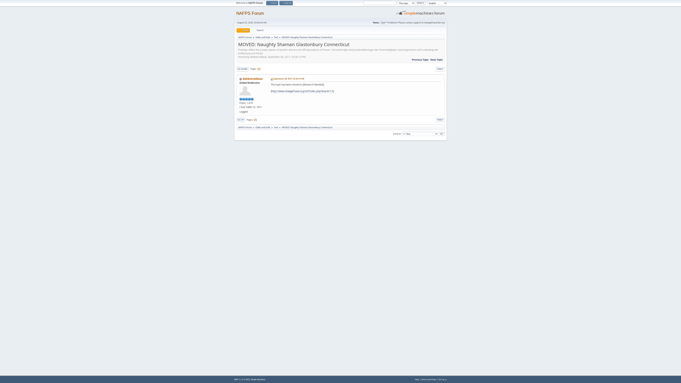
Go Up (240, 119)
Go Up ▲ (443, 379)
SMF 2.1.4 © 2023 (242, 379)
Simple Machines (258, 379)
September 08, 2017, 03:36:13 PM (289, 78)
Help (417, 379)
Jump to (397, 133)
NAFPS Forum (250, 13)
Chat (383, 22)
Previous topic (420, 59)
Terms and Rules (428, 379)
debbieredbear (253, 79)
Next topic (436, 59)
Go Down (242, 69)
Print (440, 69)
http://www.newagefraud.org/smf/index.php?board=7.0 (302, 91)
